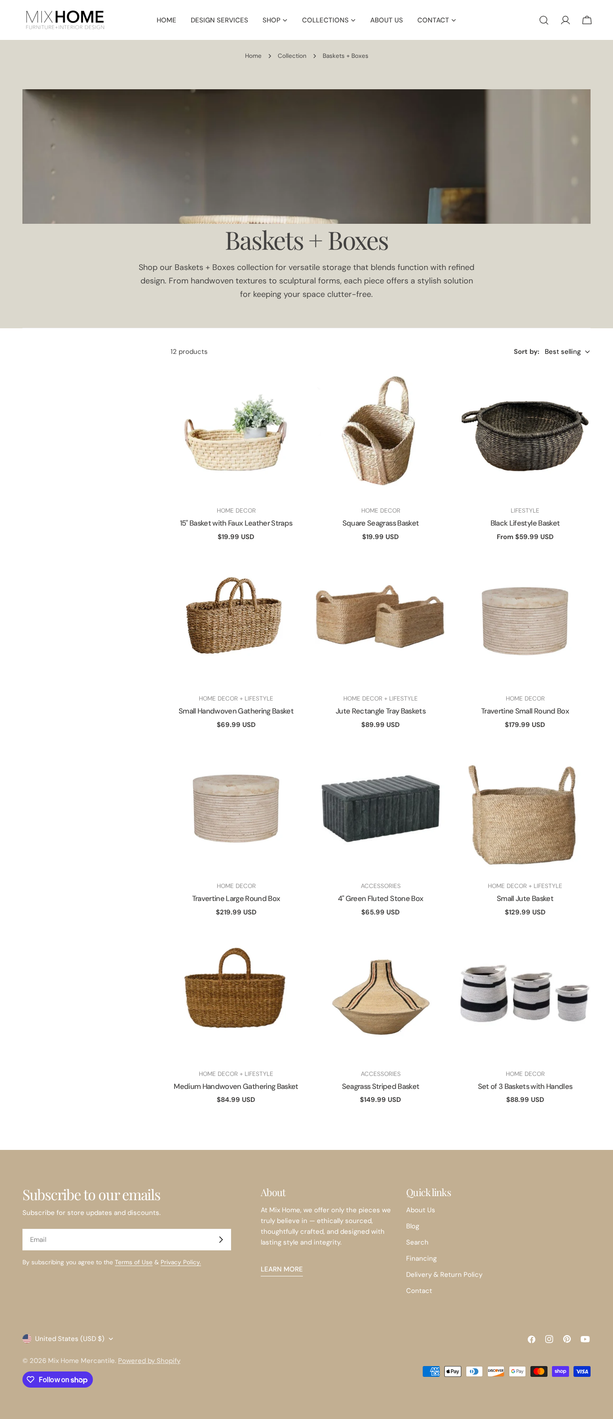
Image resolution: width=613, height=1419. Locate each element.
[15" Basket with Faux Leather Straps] (236, 433)
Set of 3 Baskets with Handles (525, 1086)
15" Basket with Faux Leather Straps (236, 523)
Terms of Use (134, 1262)
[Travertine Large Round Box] (236, 808)
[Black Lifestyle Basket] (525, 433)
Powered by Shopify (149, 1360)
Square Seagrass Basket (380, 523)
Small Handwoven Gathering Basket (236, 711)
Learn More (282, 1269)
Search (417, 1242)
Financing (421, 1258)
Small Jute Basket (525, 898)
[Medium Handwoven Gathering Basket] (236, 996)
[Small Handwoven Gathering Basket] (236, 621)
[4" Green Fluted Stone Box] (380, 808)
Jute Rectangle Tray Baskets (380, 711)
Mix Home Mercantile (81, 1360)
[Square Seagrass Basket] (380, 433)
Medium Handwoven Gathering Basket (236, 1086)
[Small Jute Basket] (525, 808)
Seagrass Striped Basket (381, 1086)
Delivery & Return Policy (444, 1274)
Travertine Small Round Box (525, 711)
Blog (412, 1226)
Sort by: (526, 351)
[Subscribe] (220, 1239)
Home (253, 56)
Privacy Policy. (181, 1262)
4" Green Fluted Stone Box (381, 898)
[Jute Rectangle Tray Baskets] (380, 621)
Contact (419, 1290)
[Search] (544, 20)
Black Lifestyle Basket (525, 523)
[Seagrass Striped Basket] (380, 996)
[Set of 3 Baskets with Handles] (525, 996)
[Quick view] (288, 387)
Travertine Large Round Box (236, 898)
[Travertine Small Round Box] (525, 621)
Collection (292, 56)
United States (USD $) (70, 1338)
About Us (420, 1210)
